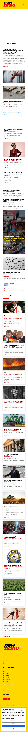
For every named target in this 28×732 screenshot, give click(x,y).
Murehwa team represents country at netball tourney (13, 623)
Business (8, 671)
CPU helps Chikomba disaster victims (13, 101)
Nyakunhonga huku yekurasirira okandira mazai (11, 273)
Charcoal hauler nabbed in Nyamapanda (11, 455)
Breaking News (9, 660)
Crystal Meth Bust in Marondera (11, 190)
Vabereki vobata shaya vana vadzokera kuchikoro (11, 536)
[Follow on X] (6, 699)
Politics (7, 673)
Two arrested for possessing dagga (13, 401)
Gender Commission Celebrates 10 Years (16, 290)
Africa (7, 689)
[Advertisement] (14, 24)
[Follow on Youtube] (9, 699)
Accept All (13, 726)
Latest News (9, 661)
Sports (11, 626)
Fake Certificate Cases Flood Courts (13, 172)
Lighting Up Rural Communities (15, 284)
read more (5, 66)
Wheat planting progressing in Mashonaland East (12, 507)
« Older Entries (6, 636)
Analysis (8, 663)
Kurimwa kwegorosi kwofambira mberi (12, 594)
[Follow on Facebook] (4, 699)
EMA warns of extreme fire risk (12, 373)
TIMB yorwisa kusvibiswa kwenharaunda (12, 236)
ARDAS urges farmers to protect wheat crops (13, 481)
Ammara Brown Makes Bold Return (13, 159)
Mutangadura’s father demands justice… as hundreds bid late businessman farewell (14, 200)
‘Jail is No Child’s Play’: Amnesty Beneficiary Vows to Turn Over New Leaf (13, 50)
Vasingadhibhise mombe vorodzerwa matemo (13, 130)
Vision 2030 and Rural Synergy (12, 429)
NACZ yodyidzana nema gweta (12, 565)
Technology (8, 679)
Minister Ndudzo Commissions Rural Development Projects (14, 346)
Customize (13, 720)
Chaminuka (13, 53)
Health (7, 675)
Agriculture (8, 677)
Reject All (14, 723)
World (7, 690)
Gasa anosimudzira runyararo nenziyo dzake (12, 316)
